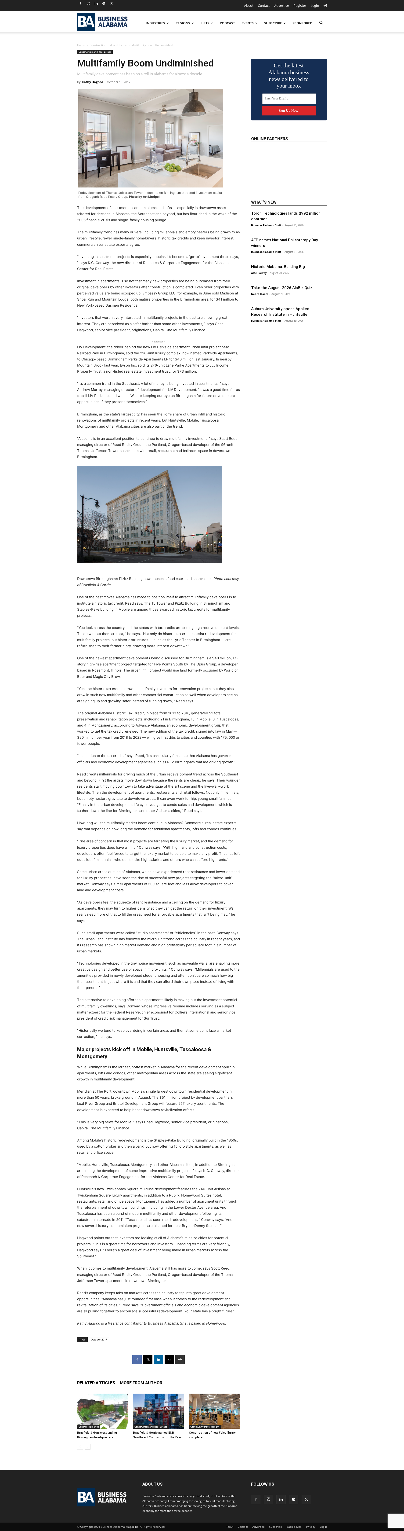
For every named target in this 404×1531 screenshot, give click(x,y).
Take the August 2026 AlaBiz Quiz (281, 287)
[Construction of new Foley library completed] (214, 1411)
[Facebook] (80, 3)
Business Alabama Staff (266, 225)
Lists (205, 23)
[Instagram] (88, 3)
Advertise (281, 5)
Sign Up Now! (288, 110)
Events (248, 23)
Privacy (310, 1527)
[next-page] (87, 1447)
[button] (321, 23)
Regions (183, 23)
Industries (155, 23)
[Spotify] (103, 3)
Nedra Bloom (259, 294)
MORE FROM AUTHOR (141, 1382)
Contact (264, 5)
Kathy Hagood (92, 82)
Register (299, 5)
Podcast (227, 23)
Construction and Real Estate (108, 45)
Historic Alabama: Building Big (278, 266)
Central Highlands (89, 1426)
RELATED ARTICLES (96, 1382)
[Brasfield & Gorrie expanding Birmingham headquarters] (102, 1411)
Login (315, 5)
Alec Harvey (259, 273)
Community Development (204, 1426)
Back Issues (294, 1527)
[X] (111, 3)
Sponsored (302, 23)
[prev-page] (80, 1447)
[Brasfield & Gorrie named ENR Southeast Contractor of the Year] (158, 1411)
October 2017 (99, 1339)
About (248, 5)
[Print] (180, 1359)
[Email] (169, 1359)
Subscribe (273, 23)
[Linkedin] (96, 3)
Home (81, 45)
